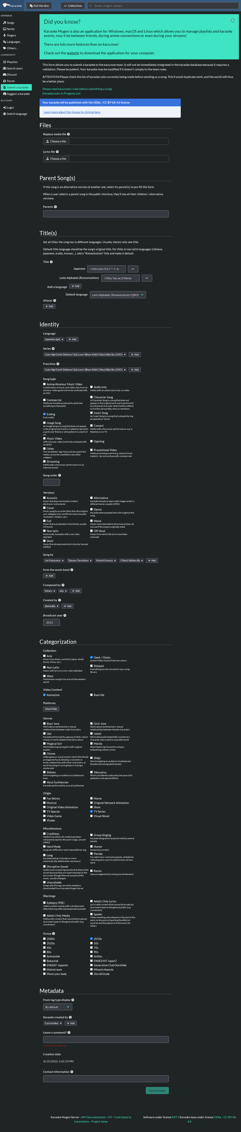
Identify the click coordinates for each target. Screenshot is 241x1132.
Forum (10, 81)
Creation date (52, 1054)
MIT (175, 1117)
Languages (13, 41)
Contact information (56, 1071)
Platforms (49, 703)
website (73, 53)
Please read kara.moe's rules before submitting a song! (77, 89)
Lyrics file (49, 151)
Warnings (49, 896)
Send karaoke (157, 1090)
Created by (50, 600)
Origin (47, 793)
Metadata (52, 990)
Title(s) (48, 232)
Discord (11, 74)
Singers (11, 35)
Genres (47, 718)
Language (49, 333)
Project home (99, 1121)
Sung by (48, 554)
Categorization (58, 641)
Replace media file (55, 134)
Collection (49, 650)
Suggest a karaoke (18, 93)
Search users (14, 68)
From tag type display (57, 1000)
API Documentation (93, 1117)
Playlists (12, 62)
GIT (110, 1117)
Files (45, 125)
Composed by (52, 585)
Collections (75, 5)
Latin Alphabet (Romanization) (79, 277)
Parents (48, 206)
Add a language (57, 287)
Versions (48, 492)
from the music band (56, 569)
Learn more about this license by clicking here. (72, 112)
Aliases (48, 300)
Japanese (79, 268)
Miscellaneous (52, 828)
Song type (49, 379)
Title (46, 261)
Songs (10, 22)
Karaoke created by (56, 1017)
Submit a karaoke (17, 87)
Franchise (49, 363)
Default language (77, 294)
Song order (50, 475)
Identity (49, 324)
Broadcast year (53, 615)
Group (47, 933)
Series (10, 29)
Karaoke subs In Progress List (62, 93)
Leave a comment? (55, 1032)
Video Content (52, 689)
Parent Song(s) (57, 177)
